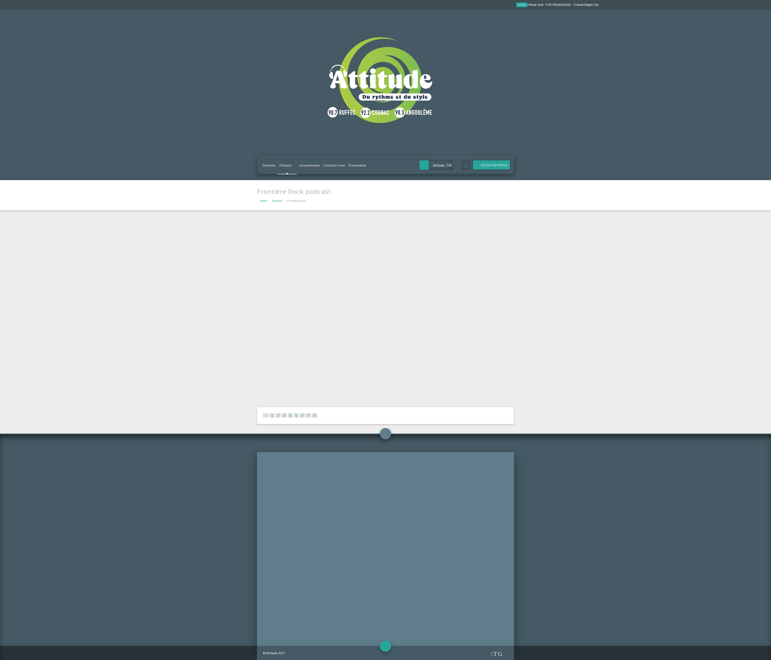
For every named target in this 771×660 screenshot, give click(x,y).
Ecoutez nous (493, 165)
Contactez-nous (334, 165)
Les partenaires (309, 165)
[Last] (314, 415)
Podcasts (285, 165)
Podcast (277, 200)
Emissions (269, 165)
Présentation (357, 165)
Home (263, 200)
